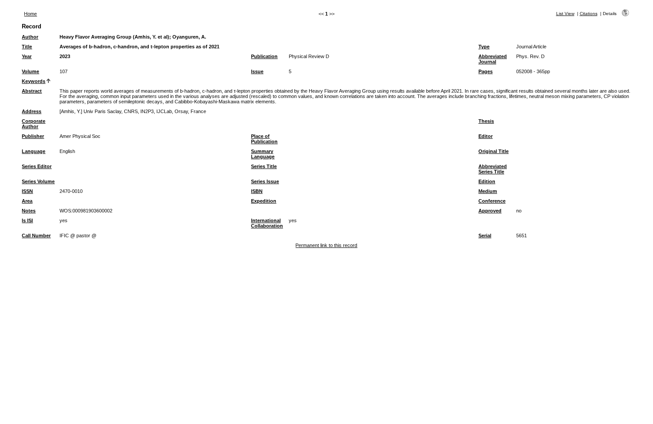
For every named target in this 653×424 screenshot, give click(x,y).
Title (27, 46)
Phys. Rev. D (530, 56)
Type (484, 46)
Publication (264, 56)
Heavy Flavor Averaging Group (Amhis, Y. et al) (114, 36)
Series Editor (37, 166)
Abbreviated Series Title (492, 169)
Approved (490, 210)
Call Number (36, 235)
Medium (487, 191)
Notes (29, 210)
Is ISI (27, 220)
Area (27, 201)
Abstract (32, 91)
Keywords (33, 81)
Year (27, 56)
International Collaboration (267, 223)
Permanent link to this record (326, 245)
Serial (484, 235)
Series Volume (38, 181)
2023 (65, 56)
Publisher (33, 136)
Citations (588, 13)
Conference (492, 201)
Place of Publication (264, 138)
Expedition (263, 201)
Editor (485, 136)
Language (33, 151)
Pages (485, 71)
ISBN (257, 191)
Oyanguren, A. (189, 36)
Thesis (486, 121)
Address (31, 111)
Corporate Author (33, 123)
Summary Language (263, 154)
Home (30, 13)
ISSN (27, 191)
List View (565, 13)
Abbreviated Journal (492, 59)
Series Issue (265, 181)
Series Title (264, 166)
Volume (30, 71)
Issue (257, 71)
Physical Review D (309, 56)
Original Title (493, 151)
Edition (486, 181)
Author (30, 36)
